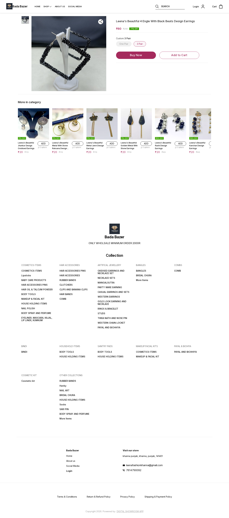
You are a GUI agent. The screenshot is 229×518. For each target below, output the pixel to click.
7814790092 (133, 470)
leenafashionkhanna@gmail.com (144, 465)
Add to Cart (179, 55)
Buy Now (136, 55)
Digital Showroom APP (130, 511)
